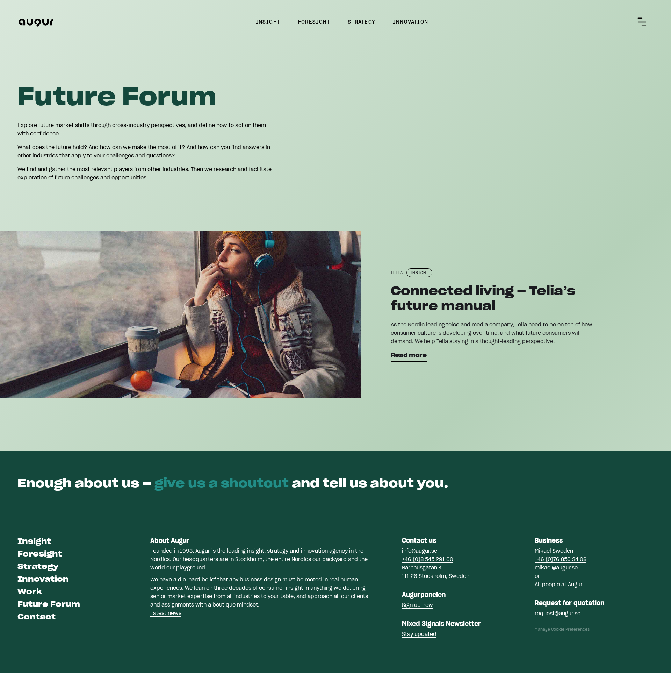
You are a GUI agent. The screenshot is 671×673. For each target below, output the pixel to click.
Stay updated (419, 633)
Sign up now (417, 604)
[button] (642, 22)
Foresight (314, 21)
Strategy (361, 21)
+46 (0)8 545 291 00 (427, 558)
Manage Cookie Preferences (562, 629)
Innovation (410, 21)
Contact (36, 617)
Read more (409, 355)
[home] (36, 22)
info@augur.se (419, 550)
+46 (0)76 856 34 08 (560, 558)
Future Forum (48, 604)
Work (29, 591)
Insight (268, 21)
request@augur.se (557, 613)
